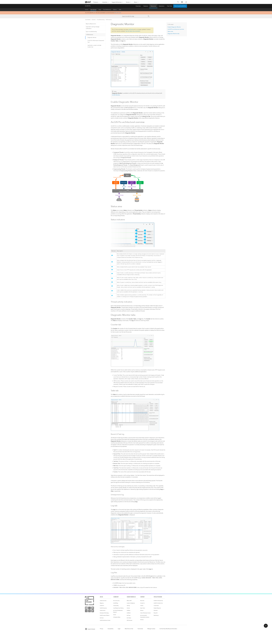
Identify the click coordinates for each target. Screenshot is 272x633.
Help (100, 9)
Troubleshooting (100, 19)
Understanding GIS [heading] (131, 596)
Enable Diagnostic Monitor (174, 27)
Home (86, 9)
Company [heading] (142, 596)
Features (145, 6)
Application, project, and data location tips (94, 46)
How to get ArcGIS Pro (180, 6)
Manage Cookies (151, 628)
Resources (153, 6)
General (93, 19)
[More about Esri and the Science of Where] (89, 601)
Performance (109, 19)
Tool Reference (107, 9)
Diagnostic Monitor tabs (173, 33)
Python (115, 9)
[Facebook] (86, 608)
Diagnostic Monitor (92, 37)
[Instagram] (89, 611)
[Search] (178, 2)
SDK (120, 9)
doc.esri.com (117, 12)
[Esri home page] (88, 2)
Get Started (93, 9)
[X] (89, 608)
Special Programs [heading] (158, 596)
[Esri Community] (86, 611)
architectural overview (176, 29)
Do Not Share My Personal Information (168, 628)
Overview (138, 6)
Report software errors (91, 23)
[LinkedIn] (92, 608)
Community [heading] (116, 596)
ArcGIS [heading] (101, 596)
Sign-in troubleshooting (91, 31)
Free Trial (169, 6)
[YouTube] (92, 611)
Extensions (161, 6)
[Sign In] (186, 2)
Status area (170, 31)
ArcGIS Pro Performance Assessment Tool (96, 41)
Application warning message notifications (92, 27)
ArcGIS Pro (88, 6)
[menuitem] (105, 600)
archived (131, 29)
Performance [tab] (90, 34)
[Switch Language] (182, 2)
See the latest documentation (133, 31)
